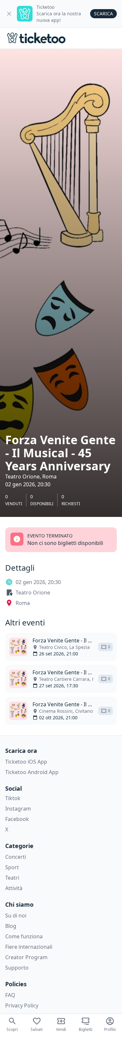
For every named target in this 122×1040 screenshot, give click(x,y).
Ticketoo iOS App (26, 761)
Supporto (17, 967)
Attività (13, 888)
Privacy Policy (21, 1005)
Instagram (18, 808)
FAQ (10, 995)
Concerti (15, 856)
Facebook (17, 819)
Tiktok (12, 798)
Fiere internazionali (28, 946)
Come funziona (24, 936)
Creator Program (26, 957)
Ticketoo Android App (32, 772)
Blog (10, 926)
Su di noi (15, 915)
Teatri (12, 877)
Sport (12, 867)
